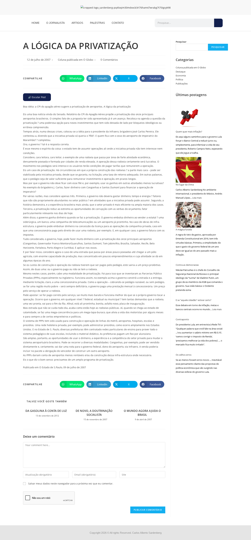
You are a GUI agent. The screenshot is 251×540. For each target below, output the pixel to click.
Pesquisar (181, 41)
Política (179, 79)
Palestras (97, 22)
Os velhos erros (183, 354)
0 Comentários (109, 59)
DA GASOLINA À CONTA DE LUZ (46, 411)
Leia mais (197, 197)
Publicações (182, 83)
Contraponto (182, 319)
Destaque (180, 71)
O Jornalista (55, 22)
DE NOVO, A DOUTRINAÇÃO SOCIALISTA (94, 412)
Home (35, 22)
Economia (181, 75)
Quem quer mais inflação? (189, 131)
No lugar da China (185, 184)
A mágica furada (184, 229)
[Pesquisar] (218, 23)
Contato (118, 22)
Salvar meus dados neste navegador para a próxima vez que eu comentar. (70, 483)
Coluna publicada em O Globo (75, 59)
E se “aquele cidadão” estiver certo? (193, 300)
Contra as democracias (187, 264)
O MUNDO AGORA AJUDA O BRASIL (142, 412)
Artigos (77, 22)
